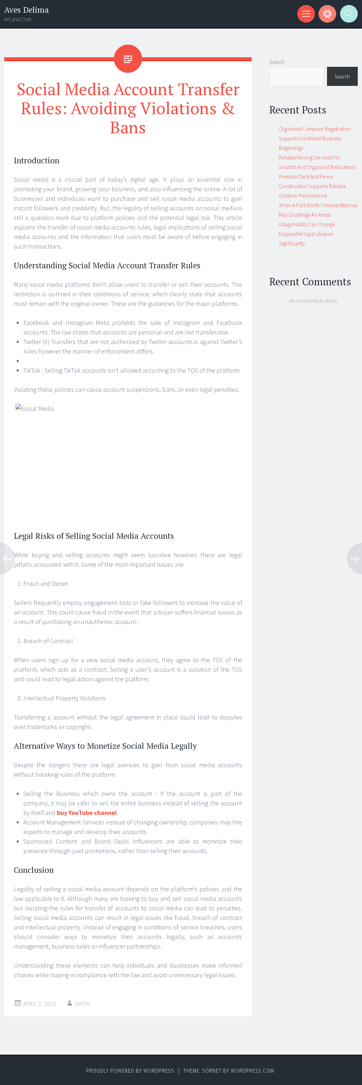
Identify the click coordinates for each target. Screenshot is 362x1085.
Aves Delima (26, 9)
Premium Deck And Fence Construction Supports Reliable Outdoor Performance (312, 186)
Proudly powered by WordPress (130, 1070)
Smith (82, 1004)
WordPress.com (252, 1070)
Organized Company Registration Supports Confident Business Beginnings (315, 138)
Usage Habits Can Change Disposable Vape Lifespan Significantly (307, 234)
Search (277, 62)
